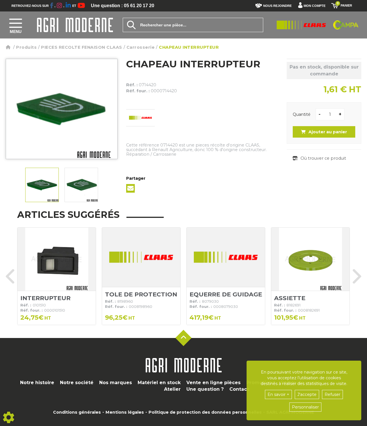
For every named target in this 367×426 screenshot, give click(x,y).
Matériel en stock (159, 382)
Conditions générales (77, 412)
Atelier (172, 389)
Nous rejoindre (277, 5)
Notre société (76, 382)
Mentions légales (125, 412)
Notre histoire (37, 382)
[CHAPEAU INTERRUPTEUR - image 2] (81, 185)
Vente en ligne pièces (213, 382)
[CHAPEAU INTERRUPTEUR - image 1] (42, 185)
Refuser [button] (332, 394)
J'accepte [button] (307, 394)
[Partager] (130, 188)
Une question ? (205, 389)
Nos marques (115, 382)
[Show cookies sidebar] (8, 417)
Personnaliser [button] (305, 407)
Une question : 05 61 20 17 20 (122, 5)
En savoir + (278, 394)
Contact (239, 389)
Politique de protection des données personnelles (205, 412)
